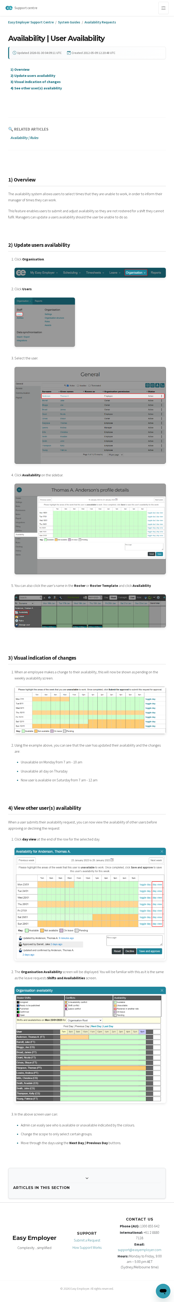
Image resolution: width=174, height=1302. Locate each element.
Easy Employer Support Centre (31, 22)
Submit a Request (87, 1240)
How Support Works (87, 1247)
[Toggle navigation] (163, 8)
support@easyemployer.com (139, 1249)
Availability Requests (100, 22)
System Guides (69, 22)
